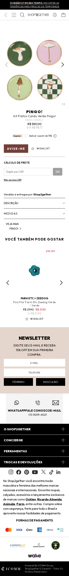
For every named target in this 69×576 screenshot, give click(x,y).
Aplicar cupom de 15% (40, 135)
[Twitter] (43, 472)
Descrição (11, 203)
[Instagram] (11, 472)
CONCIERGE (13, 440)
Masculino (50, 382)
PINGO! (34, 111)
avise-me (16, 149)
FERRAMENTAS (15, 451)
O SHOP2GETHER (17, 429)
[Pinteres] (26, 472)
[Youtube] (35, 472)
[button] (62, 65)
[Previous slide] (7, 282)
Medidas (11, 213)
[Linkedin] (58, 472)
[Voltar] (6, 15)
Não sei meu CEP (13, 179)
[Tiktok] (51, 472)
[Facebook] (18, 472)
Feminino (18, 382)
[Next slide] (61, 282)
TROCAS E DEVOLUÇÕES (23, 462)
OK (58, 171)
